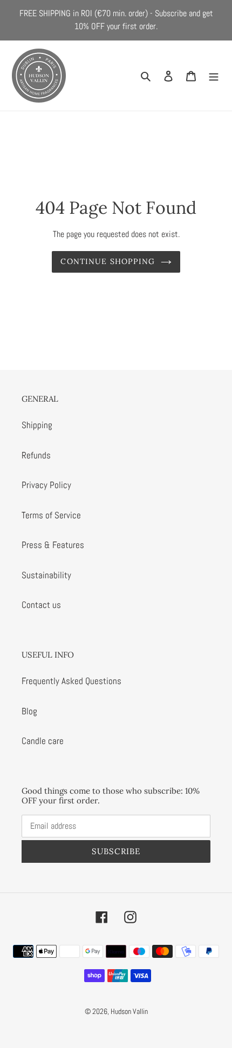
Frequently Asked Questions (71, 681)
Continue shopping (107, 261)
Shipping (37, 425)
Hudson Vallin (129, 1011)
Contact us (41, 605)
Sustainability (46, 575)
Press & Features (53, 545)
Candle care (43, 741)
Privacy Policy (46, 485)
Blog (29, 711)
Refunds (36, 455)
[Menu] (213, 75)
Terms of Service (51, 515)
